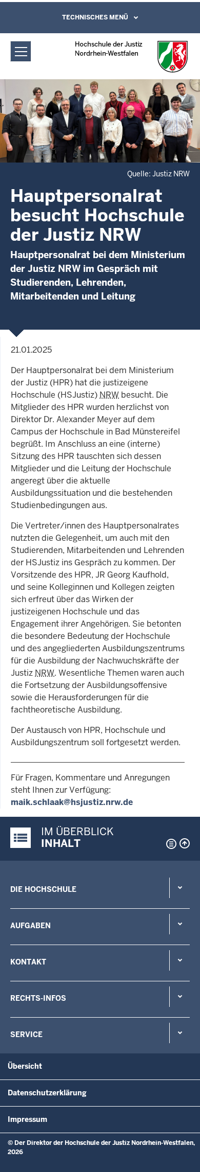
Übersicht (25, 1066)
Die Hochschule (43, 889)
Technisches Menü (95, 17)
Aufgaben (30, 925)
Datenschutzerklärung (47, 1092)
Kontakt (28, 962)
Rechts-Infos (38, 998)
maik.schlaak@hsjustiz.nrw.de (72, 802)
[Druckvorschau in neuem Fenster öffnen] (169, 843)
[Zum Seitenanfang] (184, 843)
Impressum (27, 1119)
